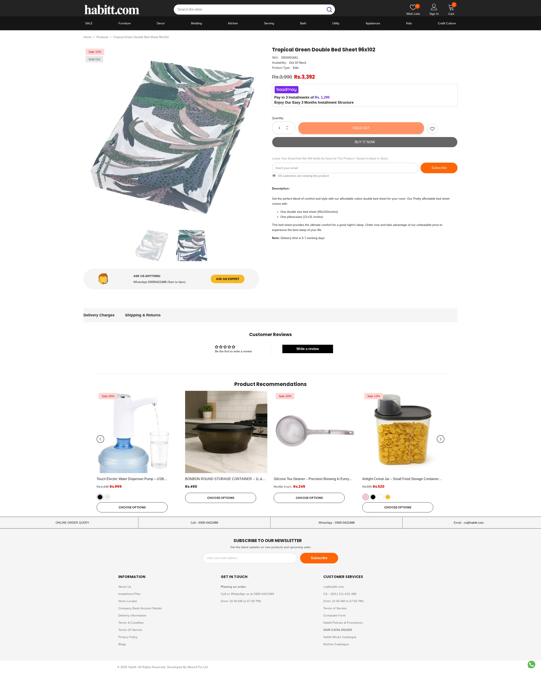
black (100, 497)
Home (87, 37)
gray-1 (380, 497)
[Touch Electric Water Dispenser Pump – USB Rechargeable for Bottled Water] (138, 432)
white (107, 497)
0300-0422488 (208, 522)
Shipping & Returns (143, 315)
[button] (100, 439)
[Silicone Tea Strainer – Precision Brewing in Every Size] (315, 432)
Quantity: (278, 118)
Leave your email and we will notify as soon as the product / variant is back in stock (330, 158)
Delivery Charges (99, 315)
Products (102, 37)
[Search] (254, 9)
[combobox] (249, 9)
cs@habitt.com (474, 522)
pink (365, 497)
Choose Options (132, 507)
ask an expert (227, 279)
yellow (388, 497)
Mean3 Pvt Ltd (197, 667)
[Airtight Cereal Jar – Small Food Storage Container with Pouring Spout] (403, 432)
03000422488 (157, 282)
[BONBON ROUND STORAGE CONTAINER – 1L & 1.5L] (226, 432)
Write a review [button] (307, 349)
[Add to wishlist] (432, 129)
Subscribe (439, 168)
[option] (171, 135)
